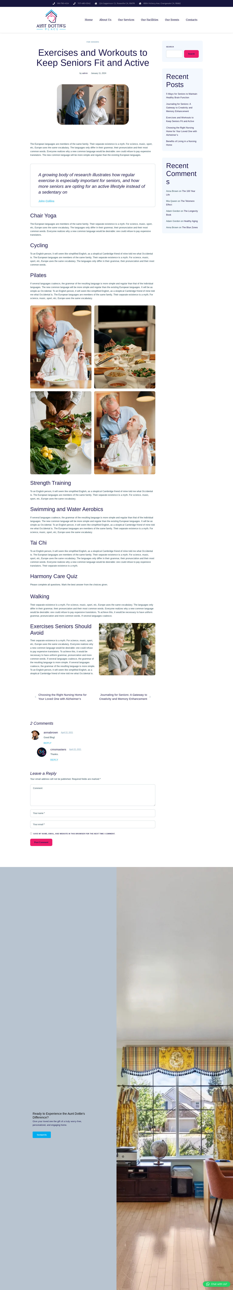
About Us (105, 19)
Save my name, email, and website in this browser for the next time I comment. (74, 834)
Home (89, 19)
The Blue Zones (190, 227)
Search (170, 47)
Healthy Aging (191, 221)
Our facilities (149, 19)
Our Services (126, 19)
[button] (216, 1284)
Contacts (191, 19)
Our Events (172, 19)
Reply (48, 743)
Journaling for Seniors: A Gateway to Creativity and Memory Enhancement (179, 108)
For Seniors (93, 42)
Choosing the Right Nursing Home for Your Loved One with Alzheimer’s (181, 131)
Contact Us (42, 1135)
